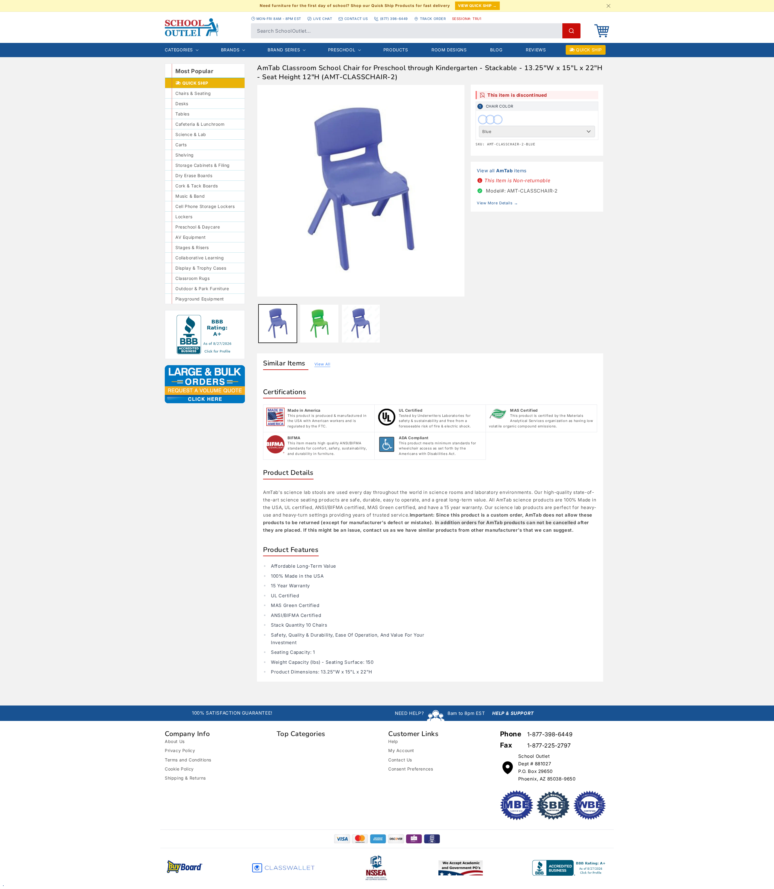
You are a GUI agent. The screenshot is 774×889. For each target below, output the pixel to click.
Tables (182, 113)
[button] (601, 30)
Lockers (183, 216)
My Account (401, 750)
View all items (502, 171)
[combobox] (415, 30)
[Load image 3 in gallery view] (361, 323)
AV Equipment (190, 237)
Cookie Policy (179, 768)
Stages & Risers (192, 247)
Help (393, 741)
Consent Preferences (410, 768)
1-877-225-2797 (549, 745)
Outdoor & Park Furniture (202, 288)
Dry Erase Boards (194, 175)
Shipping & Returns (185, 777)
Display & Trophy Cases (200, 268)
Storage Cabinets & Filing (202, 165)
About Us (175, 741)
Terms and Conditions (188, 759)
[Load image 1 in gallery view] (278, 323)
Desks (181, 103)
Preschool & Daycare (197, 226)
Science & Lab (190, 134)
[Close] (608, 5)
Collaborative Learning (199, 257)
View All (322, 364)
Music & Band (190, 196)
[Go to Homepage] (205, 27)
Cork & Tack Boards (196, 185)
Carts (181, 144)
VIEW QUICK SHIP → (477, 5)
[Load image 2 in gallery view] (319, 323)
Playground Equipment (199, 298)
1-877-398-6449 (549, 734)
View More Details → (497, 203)
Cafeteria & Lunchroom (200, 124)
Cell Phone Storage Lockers (205, 206)
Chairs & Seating (193, 93)
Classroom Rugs (192, 278)
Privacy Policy (180, 750)
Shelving (184, 154)
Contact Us (400, 759)
